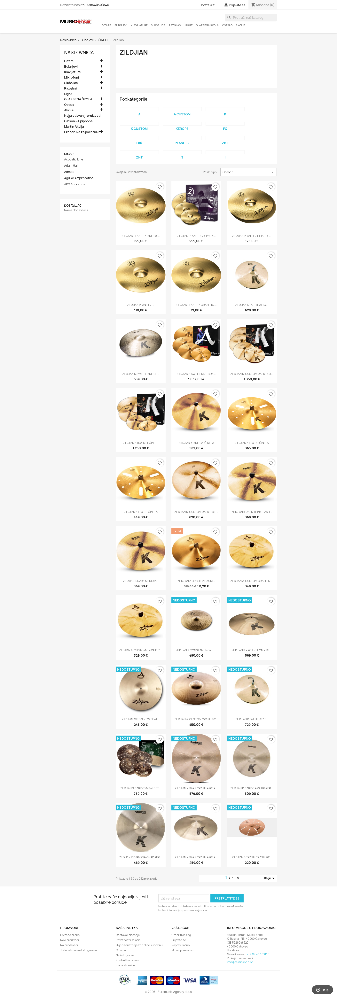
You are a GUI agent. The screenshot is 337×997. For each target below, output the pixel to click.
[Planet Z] (182, 138)
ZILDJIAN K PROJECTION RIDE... (251, 650)
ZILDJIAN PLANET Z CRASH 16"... (196, 305)
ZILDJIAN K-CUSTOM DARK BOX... (251, 374)
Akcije (240, 25)
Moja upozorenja (182, 950)
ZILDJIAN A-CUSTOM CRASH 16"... (140, 650)
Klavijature (139, 25)
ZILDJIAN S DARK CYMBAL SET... (140, 788)
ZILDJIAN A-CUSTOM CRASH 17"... (251, 581)
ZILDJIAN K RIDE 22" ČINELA (196, 443)
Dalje (270, 878)
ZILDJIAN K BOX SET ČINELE (141, 443)
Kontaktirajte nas (127, 960)
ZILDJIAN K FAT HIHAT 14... (251, 305)
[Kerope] (182, 124)
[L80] (139, 138)
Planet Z (182, 143)
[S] (182, 152)
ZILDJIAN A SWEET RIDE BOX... (196, 374)
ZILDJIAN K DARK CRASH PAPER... (196, 788)
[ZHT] (139, 152)
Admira (69, 172)
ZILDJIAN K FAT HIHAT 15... (251, 719)
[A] (139, 109)
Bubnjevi (120, 25)
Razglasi (175, 25)
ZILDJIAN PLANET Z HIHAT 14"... (251, 236)
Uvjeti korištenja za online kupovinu (139, 945)
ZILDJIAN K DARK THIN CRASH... (251, 512)
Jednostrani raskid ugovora (78, 950)
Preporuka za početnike (82, 132)
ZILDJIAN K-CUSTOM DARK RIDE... (196, 512)
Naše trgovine (125, 955)
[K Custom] (139, 124)
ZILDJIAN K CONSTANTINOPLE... (196, 650)
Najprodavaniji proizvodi (82, 116)
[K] (225, 109)
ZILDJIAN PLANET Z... (140, 305)
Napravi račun (180, 945)
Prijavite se (178, 940)
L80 (139, 143)
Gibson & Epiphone (78, 121)
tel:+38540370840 (95, 5)
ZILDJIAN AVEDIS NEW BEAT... (141, 719)
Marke (69, 154)
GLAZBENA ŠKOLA (207, 25)
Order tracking (181, 935)
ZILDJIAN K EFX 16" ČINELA (252, 443)
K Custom (139, 129)
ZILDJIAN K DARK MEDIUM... (140, 581)
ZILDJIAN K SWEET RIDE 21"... (140, 374)
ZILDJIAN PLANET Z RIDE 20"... (141, 236)
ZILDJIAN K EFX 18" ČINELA (141, 512)
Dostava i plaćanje (128, 935)
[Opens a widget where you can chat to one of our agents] (322, 990)
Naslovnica (79, 52)
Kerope (182, 129)
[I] (225, 152)
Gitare (106, 25)
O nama (121, 950)
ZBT (225, 143)
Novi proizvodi (69, 940)
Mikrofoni (71, 77)
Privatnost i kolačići (128, 940)
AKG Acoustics (74, 184)
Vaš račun (180, 928)
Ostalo (227, 25)
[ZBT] (225, 138)
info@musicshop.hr (240, 962)
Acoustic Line (73, 159)
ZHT (139, 157)
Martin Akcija (74, 127)
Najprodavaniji (69, 945)
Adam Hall (71, 166)
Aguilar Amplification (78, 178)
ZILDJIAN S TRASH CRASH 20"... (252, 857)
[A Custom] (182, 109)
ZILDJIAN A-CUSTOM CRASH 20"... (196, 719)
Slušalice (158, 25)
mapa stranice (125, 965)
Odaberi (249, 172)
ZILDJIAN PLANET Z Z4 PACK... (196, 236)
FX (225, 129)
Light (188, 25)
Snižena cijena (70, 935)
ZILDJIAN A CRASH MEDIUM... (196, 581)
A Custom (182, 114)
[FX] (225, 124)
